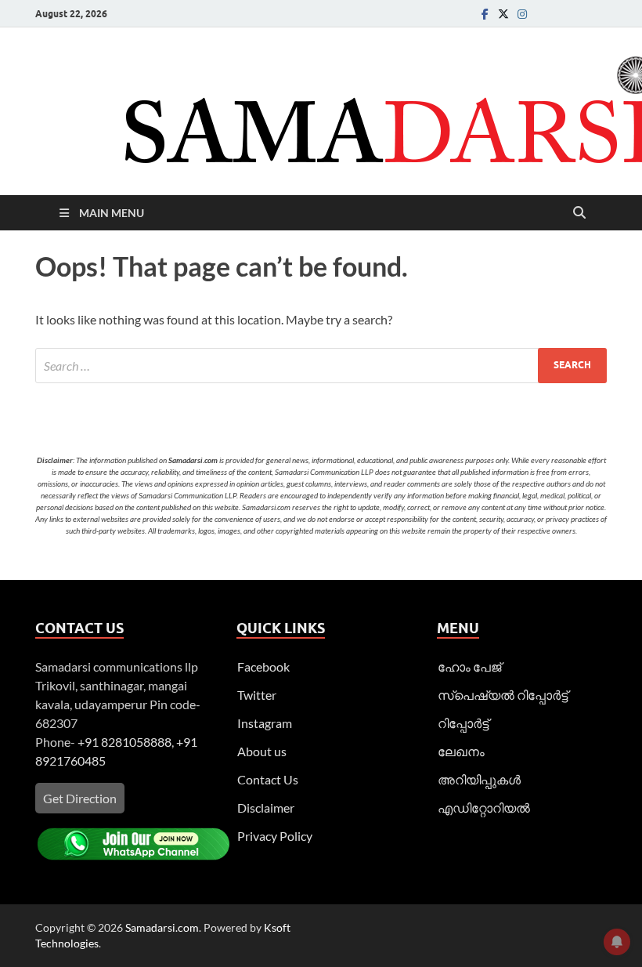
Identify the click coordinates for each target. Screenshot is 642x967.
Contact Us (267, 779)
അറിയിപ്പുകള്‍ (479, 779)
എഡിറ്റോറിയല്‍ (484, 807)
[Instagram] (522, 13)
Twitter (256, 694)
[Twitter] (503, 13)
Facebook (263, 666)
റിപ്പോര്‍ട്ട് (463, 722)
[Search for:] (321, 365)
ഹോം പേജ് (469, 666)
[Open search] (579, 213)
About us (262, 751)
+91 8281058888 (124, 741)
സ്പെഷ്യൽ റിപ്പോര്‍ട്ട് (503, 694)
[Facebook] (484, 13)
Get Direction (80, 798)
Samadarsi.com (162, 927)
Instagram (264, 722)
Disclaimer (265, 807)
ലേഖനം (461, 751)
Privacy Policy (274, 835)
